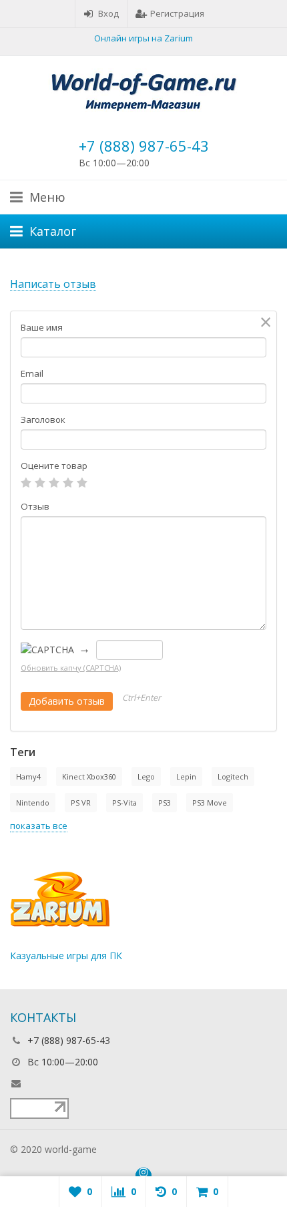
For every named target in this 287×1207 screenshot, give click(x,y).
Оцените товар (54, 466)
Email (32, 373)
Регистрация (177, 13)
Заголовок (43, 419)
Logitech (233, 776)
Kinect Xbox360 (89, 776)
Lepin (186, 776)
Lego (146, 776)
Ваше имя (42, 327)
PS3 (164, 803)
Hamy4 (28, 776)
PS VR (81, 803)
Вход (108, 13)
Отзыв (35, 506)
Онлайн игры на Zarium (143, 38)
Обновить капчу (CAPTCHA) (71, 668)
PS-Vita (124, 803)
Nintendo (32, 803)
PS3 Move (209, 803)
